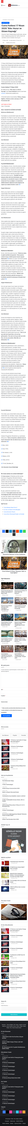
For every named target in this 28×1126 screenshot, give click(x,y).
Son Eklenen (5, 735)
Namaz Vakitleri (5, 1123)
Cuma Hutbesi (11, 19)
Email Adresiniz (5, 1005)
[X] (7, 531)
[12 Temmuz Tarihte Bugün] (5, 761)
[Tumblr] (14, 531)
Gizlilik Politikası (19, 1121)
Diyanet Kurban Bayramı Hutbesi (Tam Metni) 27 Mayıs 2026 (7, 592)
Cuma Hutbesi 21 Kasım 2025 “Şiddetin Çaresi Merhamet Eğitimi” (7, 640)
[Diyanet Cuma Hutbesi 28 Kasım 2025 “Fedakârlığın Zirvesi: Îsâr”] (21, 617)
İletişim (24, 1123)
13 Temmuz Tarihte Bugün (16, 752)
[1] (19, 184)
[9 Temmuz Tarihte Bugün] (5, 989)
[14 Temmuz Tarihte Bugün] (5, 748)
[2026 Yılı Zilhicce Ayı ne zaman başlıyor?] (5, 889)
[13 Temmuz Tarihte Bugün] (5, 755)
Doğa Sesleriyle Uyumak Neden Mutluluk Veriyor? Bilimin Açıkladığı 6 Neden (17, 976)
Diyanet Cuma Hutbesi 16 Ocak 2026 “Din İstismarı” (21, 592)
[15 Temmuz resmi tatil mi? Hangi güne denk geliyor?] (5, 742)
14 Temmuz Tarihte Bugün (16, 746)
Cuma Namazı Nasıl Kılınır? (10, 507)
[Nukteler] (14, 5)
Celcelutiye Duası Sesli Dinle (17, 861)
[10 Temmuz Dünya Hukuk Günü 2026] (5, 983)
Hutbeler (3, 93)
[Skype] (20, 531)
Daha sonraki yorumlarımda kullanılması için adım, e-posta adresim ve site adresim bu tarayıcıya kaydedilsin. (13, 710)
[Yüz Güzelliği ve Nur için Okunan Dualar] (5, 882)
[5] (3, 368)
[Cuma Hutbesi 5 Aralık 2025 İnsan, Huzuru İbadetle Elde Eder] (7, 617)
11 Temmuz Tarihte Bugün (16, 967)
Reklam (11, 1123)
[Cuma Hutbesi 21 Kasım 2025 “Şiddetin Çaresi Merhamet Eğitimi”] (7, 633)
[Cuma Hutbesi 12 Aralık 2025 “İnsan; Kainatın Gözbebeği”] (21, 600)
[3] (6, 279)
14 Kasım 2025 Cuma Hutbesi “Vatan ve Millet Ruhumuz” (20, 640)
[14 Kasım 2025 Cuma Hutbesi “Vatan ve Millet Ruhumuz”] (21, 633)
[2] (8, 258)
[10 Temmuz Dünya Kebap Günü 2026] (5, 767)
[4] (8, 339)
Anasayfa (4, 19)
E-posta (3, 695)
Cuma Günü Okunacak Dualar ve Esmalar (14, 514)
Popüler (15, 735)
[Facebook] (3, 531)
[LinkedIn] (10, 531)
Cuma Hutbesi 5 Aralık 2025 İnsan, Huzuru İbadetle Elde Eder (6, 624)
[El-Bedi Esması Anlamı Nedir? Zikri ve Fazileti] (5, 869)
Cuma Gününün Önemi (9, 512)
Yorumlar (23, 735)
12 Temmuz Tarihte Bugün (16, 759)
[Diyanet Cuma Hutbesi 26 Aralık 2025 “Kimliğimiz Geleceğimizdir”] (7, 600)
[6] (8, 441)
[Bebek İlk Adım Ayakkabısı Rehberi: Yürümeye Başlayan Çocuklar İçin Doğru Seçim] (5, 875)
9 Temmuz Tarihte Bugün (16, 987)
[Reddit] (17, 531)
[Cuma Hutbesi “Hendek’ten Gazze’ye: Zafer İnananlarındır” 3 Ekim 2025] (7, 648)
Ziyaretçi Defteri (18, 1123)
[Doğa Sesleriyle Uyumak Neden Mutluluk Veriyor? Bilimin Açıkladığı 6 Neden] (5, 976)
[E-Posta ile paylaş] (14, 534)
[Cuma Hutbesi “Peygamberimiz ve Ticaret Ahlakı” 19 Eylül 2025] (21, 648)
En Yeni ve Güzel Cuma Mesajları (12, 509)
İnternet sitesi (4, 701)
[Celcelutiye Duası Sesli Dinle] (5, 863)
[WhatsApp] (24, 531)
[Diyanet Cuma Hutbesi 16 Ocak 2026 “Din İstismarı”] (21, 585)
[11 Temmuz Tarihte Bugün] (5, 969)
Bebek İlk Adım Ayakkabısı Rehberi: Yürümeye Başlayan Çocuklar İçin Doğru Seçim (17, 875)
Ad (2, 689)
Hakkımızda (12, 1121)
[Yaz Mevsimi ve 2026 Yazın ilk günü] (5, 957)
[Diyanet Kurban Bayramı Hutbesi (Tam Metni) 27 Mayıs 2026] (7, 585)
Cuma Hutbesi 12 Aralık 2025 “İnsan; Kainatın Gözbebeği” (20, 607)
